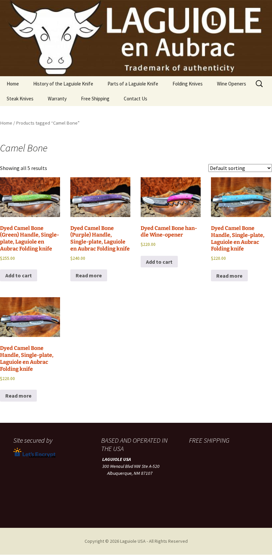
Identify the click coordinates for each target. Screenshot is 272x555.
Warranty (57, 98)
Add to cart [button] (18, 275)
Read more (89, 275)
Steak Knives (20, 98)
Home (13, 84)
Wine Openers (231, 84)
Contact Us (135, 98)
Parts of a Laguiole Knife (132, 84)
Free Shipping (95, 98)
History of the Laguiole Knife (63, 84)
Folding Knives (187, 84)
